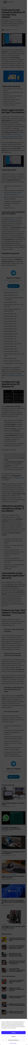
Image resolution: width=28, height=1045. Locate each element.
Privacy (14, 1043)
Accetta (13, 1032)
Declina (13, 1036)
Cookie (11, 1043)
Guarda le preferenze (13, 1040)
